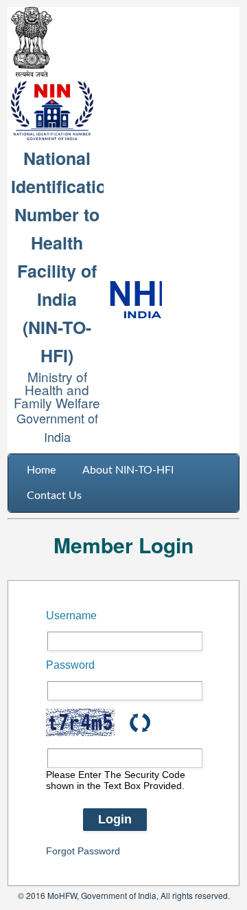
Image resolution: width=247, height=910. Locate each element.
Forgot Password (83, 850)
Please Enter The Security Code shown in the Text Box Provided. (115, 780)
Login (115, 819)
